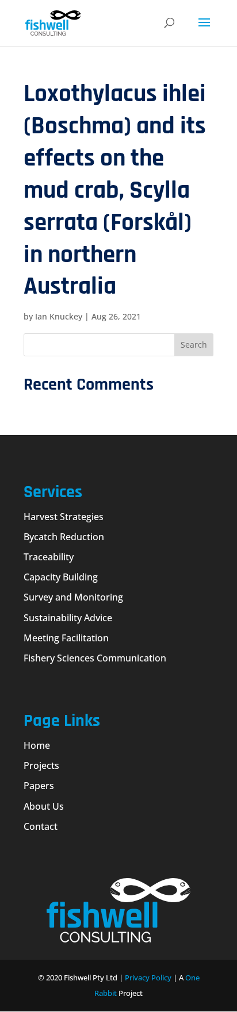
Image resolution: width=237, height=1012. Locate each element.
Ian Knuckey (58, 316)
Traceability (49, 557)
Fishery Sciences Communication (95, 658)
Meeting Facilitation (66, 638)
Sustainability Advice (68, 617)
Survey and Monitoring (73, 597)
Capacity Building (61, 577)
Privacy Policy (148, 977)
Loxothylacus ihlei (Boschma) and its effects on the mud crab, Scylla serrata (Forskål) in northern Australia (115, 190)
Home (37, 745)
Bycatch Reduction (64, 536)
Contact (41, 826)
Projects (41, 765)
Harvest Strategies (64, 516)
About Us (44, 806)
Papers (39, 785)
